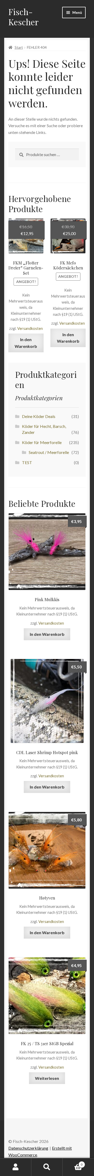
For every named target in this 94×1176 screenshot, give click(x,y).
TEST (27, 462)
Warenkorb (73, 1162)
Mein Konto (15, 1167)
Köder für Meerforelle (42, 442)
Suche (47, 1167)
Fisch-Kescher (23, 16)
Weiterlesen (47, 1078)
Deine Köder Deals (38, 416)
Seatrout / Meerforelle (49, 452)
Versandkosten (30, 328)
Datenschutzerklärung (28, 1148)
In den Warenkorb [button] (26, 343)
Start (19, 47)
